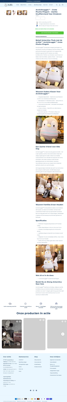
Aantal (37, 15)
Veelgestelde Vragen (54, 370)
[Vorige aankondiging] (3, 1)
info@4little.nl (10, 359)
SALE (20, 371)
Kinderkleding (37, 364)
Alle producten (37, 359)
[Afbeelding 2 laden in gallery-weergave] (14, 12)
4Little (7, 401)
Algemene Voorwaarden (55, 359)
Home (20, 366)
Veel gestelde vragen (23, 364)
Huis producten (37, 362)
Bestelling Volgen (23, 362)
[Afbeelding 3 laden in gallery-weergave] (19, 12)
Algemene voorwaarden (21, 401)
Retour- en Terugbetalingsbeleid (54, 365)
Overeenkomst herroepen (56, 375)
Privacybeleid (53, 368)
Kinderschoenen (38, 366)
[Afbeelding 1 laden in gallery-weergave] (8, 12)
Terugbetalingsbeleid (37, 401)
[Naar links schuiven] (4, 12)
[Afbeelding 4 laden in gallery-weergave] (24, 12)
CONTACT (21, 359)
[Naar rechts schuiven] (29, 12)
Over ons (21, 369)
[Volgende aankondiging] (63, 1)
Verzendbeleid (53, 362)
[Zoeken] (56, 4)
